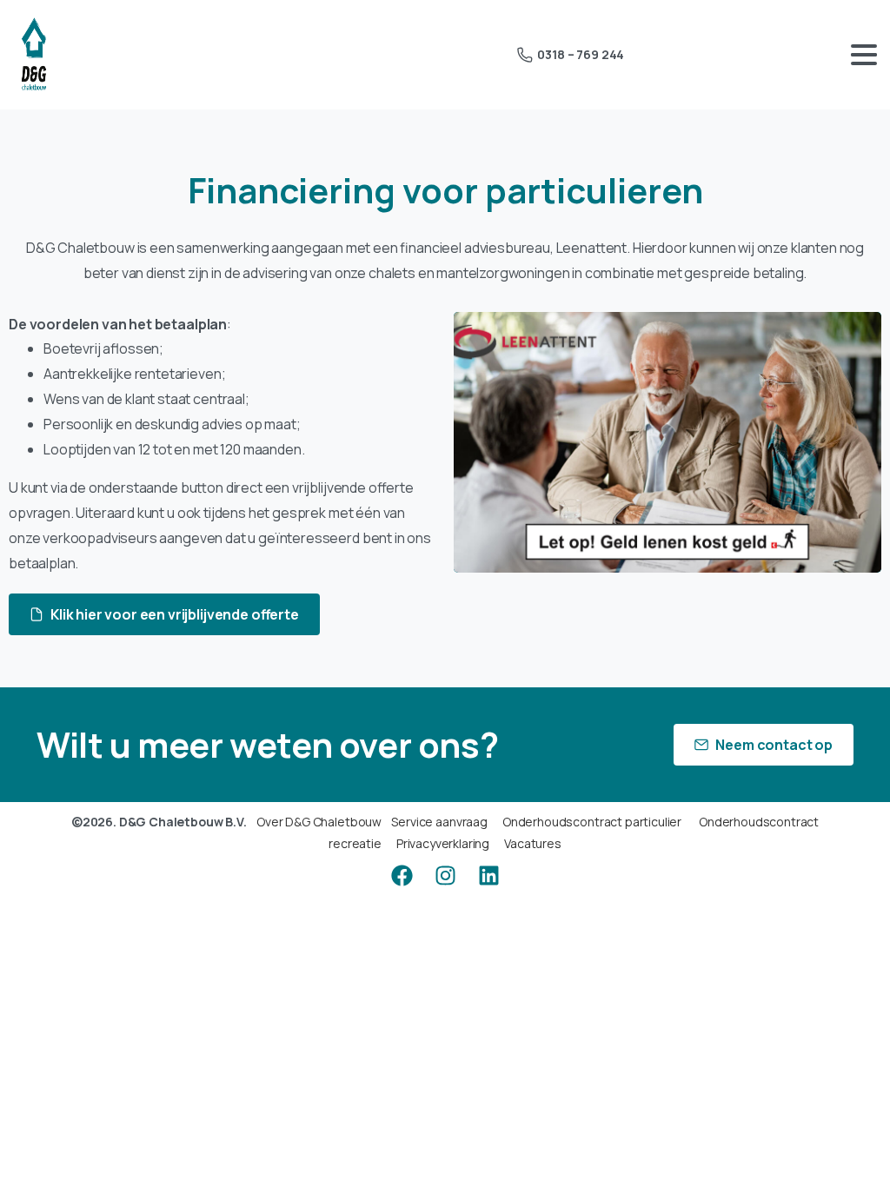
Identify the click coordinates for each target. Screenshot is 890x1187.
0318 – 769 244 (580, 54)
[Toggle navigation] (864, 55)
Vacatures (532, 843)
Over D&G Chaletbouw (319, 821)
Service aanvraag (439, 821)
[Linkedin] (488, 876)
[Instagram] (445, 876)
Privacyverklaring (442, 843)
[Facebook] (401, 876)
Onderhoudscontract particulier (591, 821)
